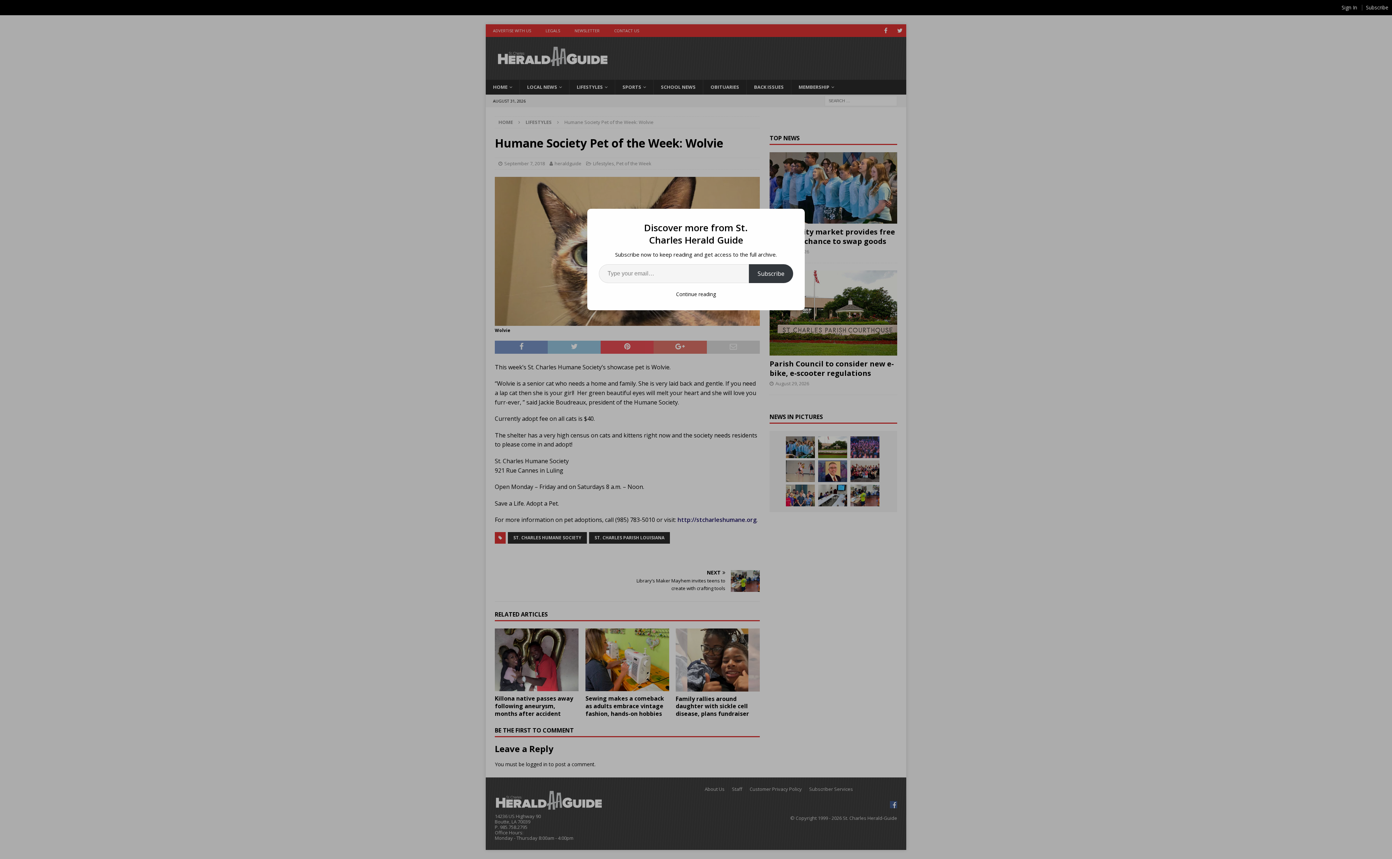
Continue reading (696, 294)
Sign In (1349, 7)
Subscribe (771, 274)
